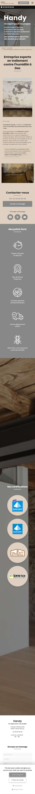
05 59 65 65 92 (8, 7)
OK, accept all (18, 775)
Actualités (9, 48)
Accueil (3, 48)
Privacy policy (18, 789)
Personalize (18, 786)
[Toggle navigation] (32, 3)
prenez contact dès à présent (16, 155)
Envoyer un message (17, 204)
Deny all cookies (18, 780)
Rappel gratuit (24, 2)
